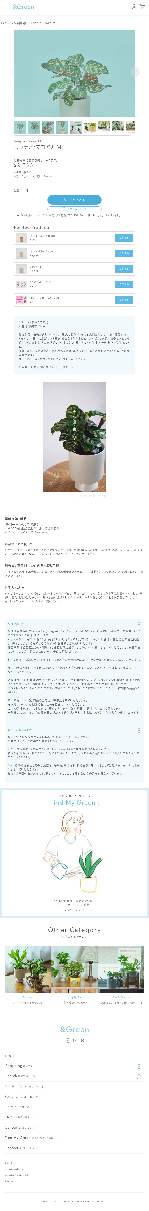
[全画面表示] (101, 485)
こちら (22, 532)
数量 (17, 190)
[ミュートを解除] (94, 485)
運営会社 (9, 1163)
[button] (135, 72)
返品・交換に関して (20, 730)
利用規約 (9, 1181)
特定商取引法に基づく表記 (17, 1175)
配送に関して (16, 624)
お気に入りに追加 (77, 209)
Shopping (18, 23)
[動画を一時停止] (74, 437)
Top (3, 23)
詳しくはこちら (111, 216)
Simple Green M (43, 23)
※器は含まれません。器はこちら (31, 177)
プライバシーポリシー (14, 1169)
